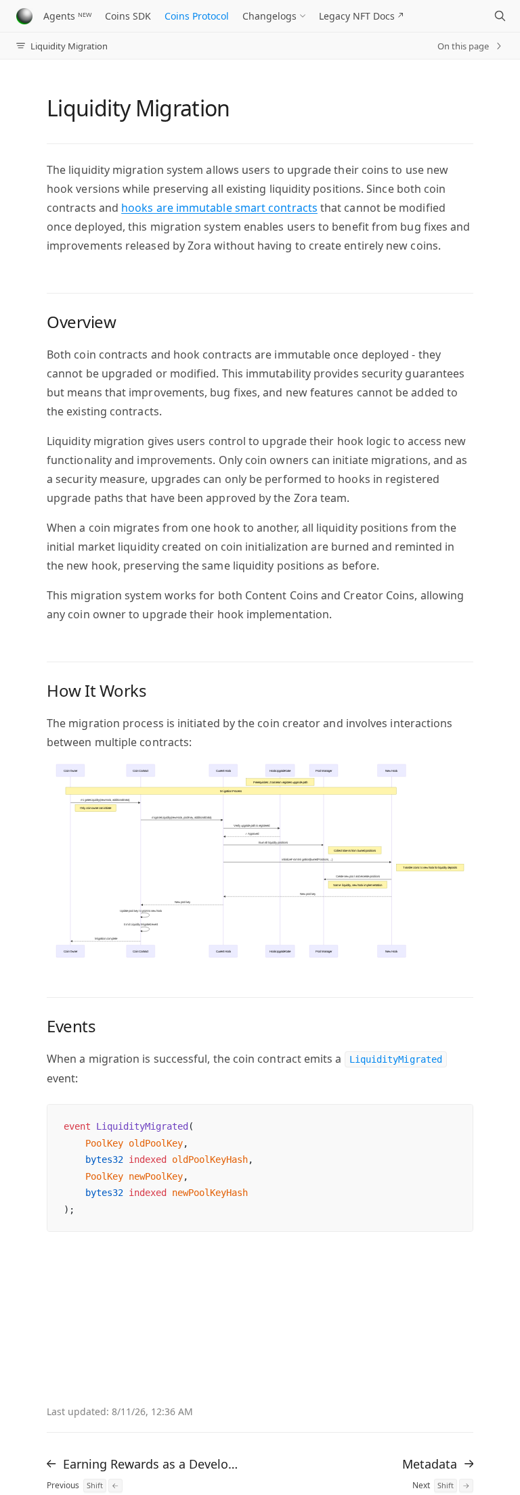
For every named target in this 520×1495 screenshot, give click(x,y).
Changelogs (269, 15)
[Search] (499, 16)
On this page (463, 46)
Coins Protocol (197, 15)
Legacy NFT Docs (357, 15)
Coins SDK (128, 15)
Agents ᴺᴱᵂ (67, 15)
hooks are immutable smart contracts (219, 207)
